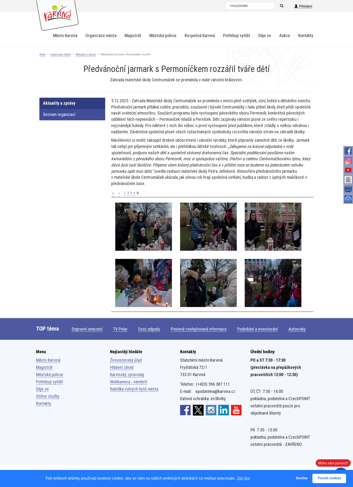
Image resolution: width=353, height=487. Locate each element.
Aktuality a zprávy (86, 54)
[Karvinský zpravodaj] (348, 179)
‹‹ (113, 192)
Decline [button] (302, 478)
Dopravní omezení (87, 329)
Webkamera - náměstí (128, 381)
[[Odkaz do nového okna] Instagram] (211, 409)
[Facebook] (348, 150)
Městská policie (49, 374)
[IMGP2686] (208, 226)
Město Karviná (48, 360)
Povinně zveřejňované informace (199, 329)
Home (42, 54)
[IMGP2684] (273, 226)
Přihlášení (305, 6)
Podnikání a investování (257, 329)
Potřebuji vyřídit (49, 381)
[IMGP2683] (143, 283)
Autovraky (297, 329)
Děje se (42, 388)
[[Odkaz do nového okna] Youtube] (236, 409)
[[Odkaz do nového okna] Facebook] (185, 409)
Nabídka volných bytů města (134, 388)
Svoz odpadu (149, 329)
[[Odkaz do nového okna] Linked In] (223, 409)
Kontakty (43, 403)
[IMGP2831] (273, 283)
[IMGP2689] (143, 226)
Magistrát (44, 367)
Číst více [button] (243, 478)
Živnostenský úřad (126, 360)
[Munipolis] (348, 199)
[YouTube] (348, 170)
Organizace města (60, 54)
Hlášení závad (122, 367)
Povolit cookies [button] (329, 478)
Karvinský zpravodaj (127, 374)
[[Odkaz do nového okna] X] (198, 409)
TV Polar (120, 329)
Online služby (47, 396)
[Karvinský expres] (348, 189)
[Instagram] (348, 160)
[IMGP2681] (208, 283)
